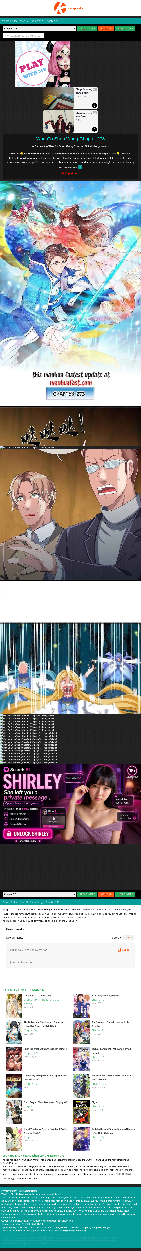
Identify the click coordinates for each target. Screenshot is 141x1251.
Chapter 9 (29, 1137)
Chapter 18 (98, 1106)
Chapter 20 (30, 1030)
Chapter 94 (98, 1137)
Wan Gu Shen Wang (31, 902)
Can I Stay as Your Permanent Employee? (45, 1102)
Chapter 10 (98, 999)
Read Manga (25, 1194)
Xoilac (20, 1243)
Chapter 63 (30, 1083)
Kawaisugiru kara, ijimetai (105, 995)
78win (7, 1238)
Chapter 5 (97, 1030)
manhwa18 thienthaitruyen (70, 1238)
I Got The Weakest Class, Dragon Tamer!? (45, 1049)
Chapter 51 (98, 1057)
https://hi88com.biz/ (105, 1238)
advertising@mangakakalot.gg (70, 1230)
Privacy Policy (9, 1191)
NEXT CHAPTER (125, 28)
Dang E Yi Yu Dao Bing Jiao (38, 995)
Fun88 (31, 1238)
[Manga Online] (70, 8)
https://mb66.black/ (45, 1243)
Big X (94, 1102)
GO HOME (106, 28)
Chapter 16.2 (99, 1083)
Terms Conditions (28, 1191)
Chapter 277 (31, 1053)
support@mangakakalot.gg (95, 1227)
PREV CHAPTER (87, 28)
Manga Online (10, 902)
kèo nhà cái (19, 1238)
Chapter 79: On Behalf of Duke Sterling (41, 1001)
